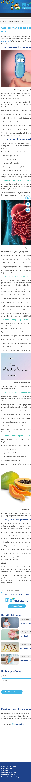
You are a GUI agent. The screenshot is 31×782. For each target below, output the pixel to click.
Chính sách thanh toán (8, 775)
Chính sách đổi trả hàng (8, 772)
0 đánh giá (15, 590)
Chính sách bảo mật (7, 770)
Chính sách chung (6, 768)
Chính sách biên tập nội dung (10, 777)
